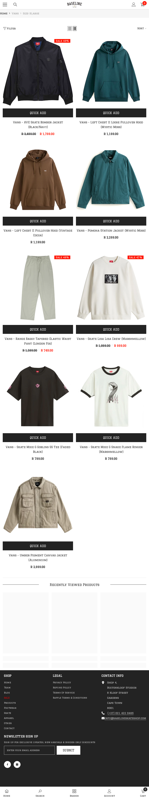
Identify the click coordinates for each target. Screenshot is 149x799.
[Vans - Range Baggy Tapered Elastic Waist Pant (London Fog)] (38, 288)
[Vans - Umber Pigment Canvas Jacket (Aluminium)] (38, 504)
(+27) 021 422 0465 (121, 713)
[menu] (5, 4)
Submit (68, 750)
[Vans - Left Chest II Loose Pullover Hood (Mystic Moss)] (111, 71)
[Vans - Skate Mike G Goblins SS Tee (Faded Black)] (38, 396)
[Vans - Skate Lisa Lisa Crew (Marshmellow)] (111, 288)
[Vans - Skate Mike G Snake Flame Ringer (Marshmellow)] (111, 396)
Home (3, 13)
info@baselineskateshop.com (125, 718)
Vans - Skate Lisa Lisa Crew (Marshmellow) (111, 338)
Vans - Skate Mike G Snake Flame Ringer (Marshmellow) (111, 449)
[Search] (15, 4)
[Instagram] (17, 764)
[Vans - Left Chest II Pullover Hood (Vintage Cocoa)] (38, 180)
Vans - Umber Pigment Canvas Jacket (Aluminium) (38, 558)
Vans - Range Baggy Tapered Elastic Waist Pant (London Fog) (38, 341)
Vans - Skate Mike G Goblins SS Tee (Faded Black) (38, 449)
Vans (15, 13)
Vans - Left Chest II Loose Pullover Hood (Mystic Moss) (111, 125)
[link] (26, 658)
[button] (69, 28)
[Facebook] (7, 764)
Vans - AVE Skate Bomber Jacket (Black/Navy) (38, 125)
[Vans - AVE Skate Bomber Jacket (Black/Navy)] (38, 71)
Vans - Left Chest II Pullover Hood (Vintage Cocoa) (37, 233)
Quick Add (38, 113)
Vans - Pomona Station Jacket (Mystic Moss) (111, 230)
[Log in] (134, 5)
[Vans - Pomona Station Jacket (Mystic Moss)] (111, 180)
